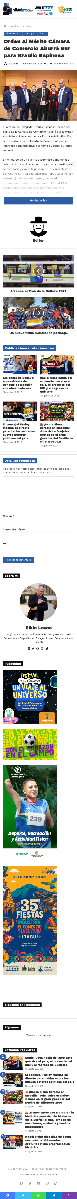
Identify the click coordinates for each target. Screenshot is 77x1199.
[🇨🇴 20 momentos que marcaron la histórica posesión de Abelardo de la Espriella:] (13, 1117)
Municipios (30, 33)
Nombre (8, 516)
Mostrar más (38, 200)
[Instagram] (43, 649)
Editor (11, 63)
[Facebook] (30, 649)
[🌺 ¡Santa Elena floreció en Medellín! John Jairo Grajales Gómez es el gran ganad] (57, 411)
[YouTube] (38, 649)
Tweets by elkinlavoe (38, 1035)
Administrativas (24, 26)
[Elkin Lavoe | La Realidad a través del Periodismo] (38, 9)
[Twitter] (34, 649)
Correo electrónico (14, 529)
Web (5, 543)
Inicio (9, 26)
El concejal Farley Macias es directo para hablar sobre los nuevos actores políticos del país (19, 431)
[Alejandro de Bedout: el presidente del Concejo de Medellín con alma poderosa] (20, 364)
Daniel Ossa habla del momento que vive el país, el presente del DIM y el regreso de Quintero (56, 385)
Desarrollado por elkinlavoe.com (38, 1174)
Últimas (42, 33)
